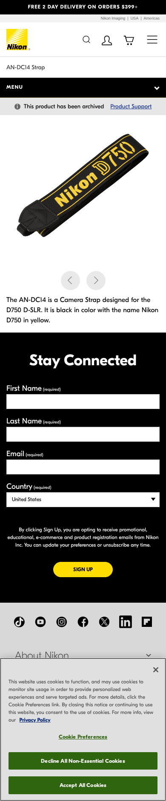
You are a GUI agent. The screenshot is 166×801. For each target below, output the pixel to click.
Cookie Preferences (83, 736)
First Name (33, 388)
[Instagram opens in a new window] (61, 621)
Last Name (33, 421)
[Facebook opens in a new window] (83, 621)
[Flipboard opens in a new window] (146, 621)
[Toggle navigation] (152, 39)
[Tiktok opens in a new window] (19, 621)
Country (28, 486)
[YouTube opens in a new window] (40, 621)
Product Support (131, 106)
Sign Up (93, 569)
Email (24, 453)
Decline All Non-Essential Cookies (83, 761)
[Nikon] (18, 39)
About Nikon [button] (42, 656)
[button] (12, 7)
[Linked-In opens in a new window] (125, 622)
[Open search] (86, 39)
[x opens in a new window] (104, 621)
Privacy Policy (35, 720)
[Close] (155, 669)
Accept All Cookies (83, 785)
